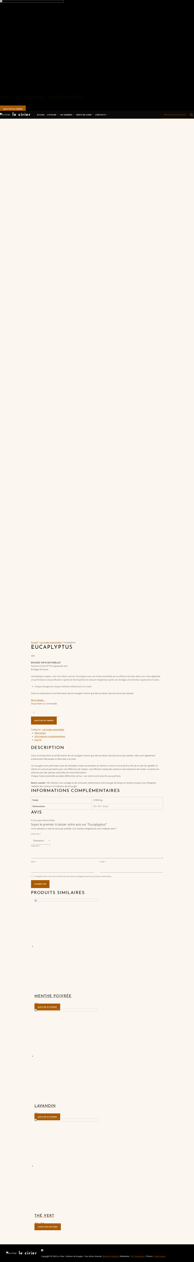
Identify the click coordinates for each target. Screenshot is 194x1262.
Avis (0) (37, 739)
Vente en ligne (83, 115)
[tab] (98, 733)
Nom (33, 861)
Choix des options (48, 1227)
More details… (38, 700)
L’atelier (51, 115)
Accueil (41, 115)
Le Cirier (21, 114)
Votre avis (35, 846)
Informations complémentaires (49, 736)
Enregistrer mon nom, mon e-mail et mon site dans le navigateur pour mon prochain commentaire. (73, 876)
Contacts (100, 115)
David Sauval (159, 1256)
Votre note (36, 834)
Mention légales (111, 1256)
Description (40, 733)
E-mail (103, 861)
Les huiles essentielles (51, 642)
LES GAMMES (66, 115)
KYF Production (137, 1256)
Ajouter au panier (12, 109)
